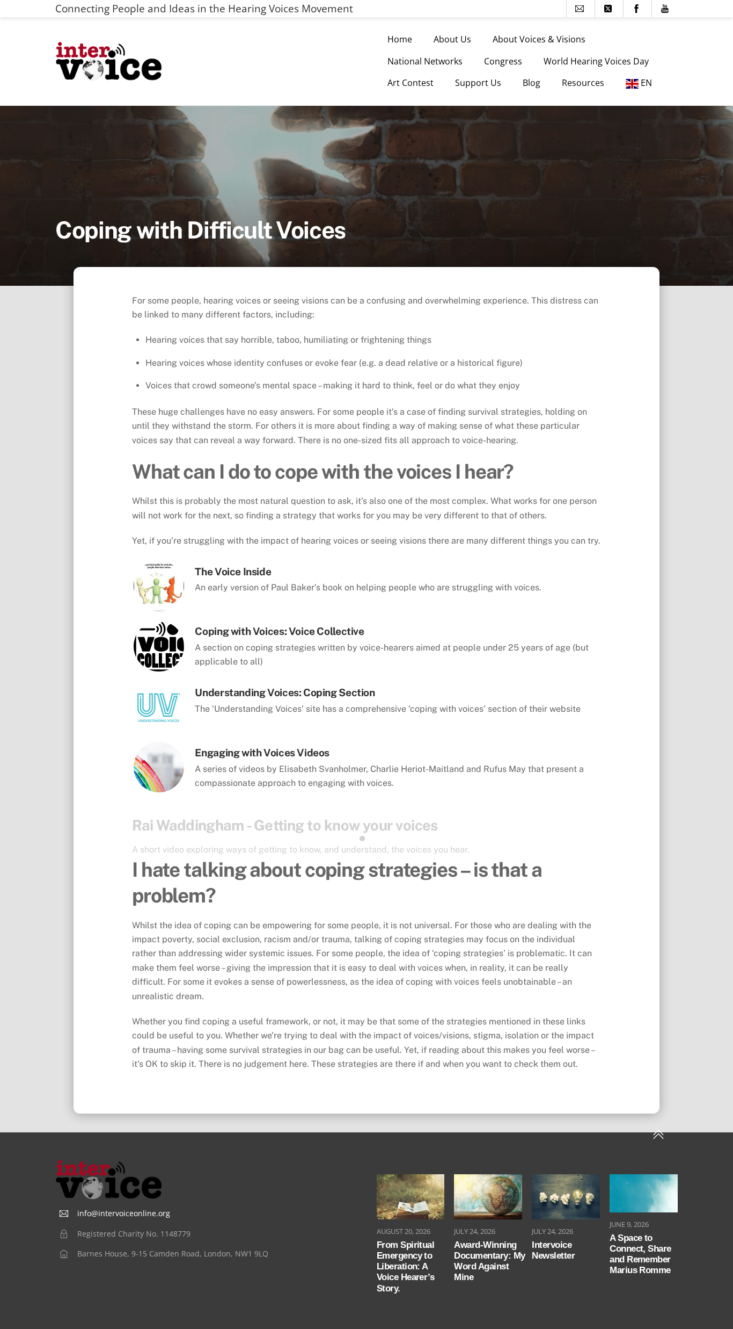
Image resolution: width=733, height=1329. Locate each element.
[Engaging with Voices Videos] (159, 789)
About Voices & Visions (539, 39)
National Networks (425, 61)
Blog (531, 83)
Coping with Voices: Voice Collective (279, 631)
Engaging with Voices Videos (262, 753)
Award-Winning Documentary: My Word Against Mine (489, 1261)
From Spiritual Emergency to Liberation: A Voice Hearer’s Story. (406, 1267)
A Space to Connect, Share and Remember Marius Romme (640, 1254)
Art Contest (410, 83)
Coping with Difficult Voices (200, 230)
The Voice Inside (233, 571)
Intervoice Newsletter (553, 1250)
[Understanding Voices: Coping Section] (159, 730)
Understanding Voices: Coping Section (285, 692)
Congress (503, 61)
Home (399, 39)
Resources (583, 83)
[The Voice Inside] (159, 608)
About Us (452, 39)
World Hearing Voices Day (596, 61)
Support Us (478, 83)
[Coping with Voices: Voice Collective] (159, 668)
